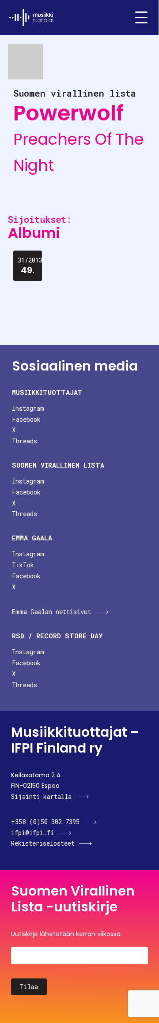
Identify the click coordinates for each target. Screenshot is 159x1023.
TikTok (23, 565)
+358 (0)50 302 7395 (45, 821)
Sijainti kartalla (41, 796)
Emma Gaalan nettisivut (51, 611)
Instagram (28, 408)
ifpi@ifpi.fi (32, 832)
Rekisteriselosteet (43, 843)
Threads (24, 441)
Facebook (26, 419)
